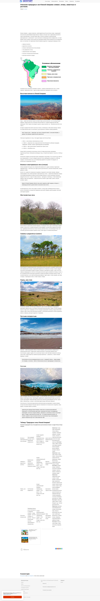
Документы (72, 1)
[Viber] (59, 548)
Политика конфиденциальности (49, 586)
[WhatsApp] (60, 548)
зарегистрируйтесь (30, 575)
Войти (62, 582)
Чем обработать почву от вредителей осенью (33, 530)
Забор (22, 584)
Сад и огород (47, 1)
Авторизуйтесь (23, 575)
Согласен (12, 597)
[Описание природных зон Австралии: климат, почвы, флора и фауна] (24, 540)
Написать (45, 583)
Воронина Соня (26, 549)
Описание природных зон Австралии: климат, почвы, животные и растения (33, 538)
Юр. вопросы (61, 1)
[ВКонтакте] (56, 548)
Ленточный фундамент (25, 585)
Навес (22, 582)
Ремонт (66, 1)
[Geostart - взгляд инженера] (26, 1)
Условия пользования (47, 590)
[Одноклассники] (57, 548)
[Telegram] (61, 548)
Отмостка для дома (25, 589)
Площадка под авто (25, 587)
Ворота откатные (24, 592)
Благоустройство (55, 1)
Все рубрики (77, 1)
